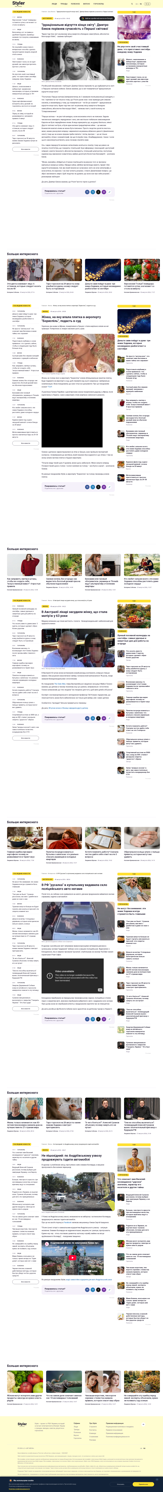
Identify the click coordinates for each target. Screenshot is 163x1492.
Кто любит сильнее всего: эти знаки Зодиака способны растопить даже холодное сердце (25, 410)
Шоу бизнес (51, 11)
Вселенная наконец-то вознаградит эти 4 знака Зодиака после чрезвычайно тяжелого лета (25, 652)
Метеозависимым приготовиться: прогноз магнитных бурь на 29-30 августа (25, 434)
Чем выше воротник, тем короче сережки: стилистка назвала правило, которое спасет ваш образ (24, 1232)
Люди (54, 4)
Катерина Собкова (13, 292)
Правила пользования (114, 1430)
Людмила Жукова (91, 292)
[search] (132, 4)
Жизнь (50, 305)
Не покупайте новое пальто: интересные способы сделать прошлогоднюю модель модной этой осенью (24, 50)
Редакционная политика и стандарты (120, 1427)
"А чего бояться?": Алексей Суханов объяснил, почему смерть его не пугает (25, 960)
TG (93, 192)
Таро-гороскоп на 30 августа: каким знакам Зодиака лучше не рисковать (24, 140)
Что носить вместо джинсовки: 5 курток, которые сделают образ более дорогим (25, 626)
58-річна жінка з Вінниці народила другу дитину (68, 708)
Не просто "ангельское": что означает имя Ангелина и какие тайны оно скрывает (24, 331)
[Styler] (18, 4)
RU (141, 4)
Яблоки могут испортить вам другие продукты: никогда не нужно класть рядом (23, 1206)
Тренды (63, 4)
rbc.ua (147, 4)
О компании (93, 1437)
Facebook (68, 1222)
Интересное (51, 873)
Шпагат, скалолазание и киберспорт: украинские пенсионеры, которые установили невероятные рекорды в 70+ (25, 90)
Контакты (92, 1430)
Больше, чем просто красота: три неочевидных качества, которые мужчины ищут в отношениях (25, 1182)
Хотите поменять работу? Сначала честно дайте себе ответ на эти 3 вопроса (25, 692)
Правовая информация (114, 1433)
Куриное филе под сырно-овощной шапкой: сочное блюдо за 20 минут (25, 422)
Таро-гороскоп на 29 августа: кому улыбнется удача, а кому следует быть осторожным (62, 286)
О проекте (93, 1427)
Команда (92, 1433)
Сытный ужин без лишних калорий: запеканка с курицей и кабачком (25, 357)
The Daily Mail (59, 684)
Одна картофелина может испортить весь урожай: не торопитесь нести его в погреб (24, 103)
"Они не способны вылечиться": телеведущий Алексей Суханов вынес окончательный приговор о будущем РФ (25, 974)
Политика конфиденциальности (118, 1437)
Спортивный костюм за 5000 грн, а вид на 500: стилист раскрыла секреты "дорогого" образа (25, 717)
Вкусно (86, 4)
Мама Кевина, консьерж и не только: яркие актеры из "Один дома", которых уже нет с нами (24, 1258)
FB (87, 192)
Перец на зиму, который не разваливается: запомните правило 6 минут (22, 116)
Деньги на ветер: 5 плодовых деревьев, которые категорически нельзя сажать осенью (25, 921)
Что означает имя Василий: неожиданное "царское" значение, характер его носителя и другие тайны (25, 1156)
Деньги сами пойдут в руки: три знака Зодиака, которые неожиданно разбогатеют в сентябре (103, 286)
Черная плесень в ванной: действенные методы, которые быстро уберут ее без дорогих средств (24, 1272)
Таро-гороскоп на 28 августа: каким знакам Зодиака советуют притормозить (25, 948)
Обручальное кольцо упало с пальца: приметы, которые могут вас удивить (24, 704)
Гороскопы (98, 4)
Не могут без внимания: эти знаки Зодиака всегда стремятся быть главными (25, 884)
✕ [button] (157, 1479)
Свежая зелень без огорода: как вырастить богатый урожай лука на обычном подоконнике (24, 383)
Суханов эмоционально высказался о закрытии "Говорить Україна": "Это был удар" (25, 1000)
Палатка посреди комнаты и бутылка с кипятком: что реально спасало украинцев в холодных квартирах (25, 679)
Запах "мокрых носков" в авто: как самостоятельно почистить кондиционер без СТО (25, 729)
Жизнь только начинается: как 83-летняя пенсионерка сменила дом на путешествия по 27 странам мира (25, 934)
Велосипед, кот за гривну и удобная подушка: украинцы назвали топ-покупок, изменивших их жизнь (25, 35)
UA (137, 4)
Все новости (25, 149)
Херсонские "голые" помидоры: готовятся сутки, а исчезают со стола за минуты (24, 22)
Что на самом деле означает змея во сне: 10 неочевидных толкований (25, 1219)
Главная (44, 11)
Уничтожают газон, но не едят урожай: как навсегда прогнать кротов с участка (24, 64)
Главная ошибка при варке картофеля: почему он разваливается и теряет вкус (23, 665)
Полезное (75, 4)
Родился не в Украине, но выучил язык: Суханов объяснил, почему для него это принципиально (25, 1194)
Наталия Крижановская (131, 292)
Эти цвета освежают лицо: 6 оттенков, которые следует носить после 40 (23, 128)
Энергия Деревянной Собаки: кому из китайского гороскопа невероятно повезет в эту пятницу (25, 987)
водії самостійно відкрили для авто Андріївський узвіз (89, 1280)
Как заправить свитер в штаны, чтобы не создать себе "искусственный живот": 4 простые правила (25, 369)
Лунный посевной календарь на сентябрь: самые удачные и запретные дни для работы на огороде (24, 612)
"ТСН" (50, 387)
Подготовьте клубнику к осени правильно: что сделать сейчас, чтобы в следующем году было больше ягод (24, 344)
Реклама (92, 1440)
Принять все (143, 1484)
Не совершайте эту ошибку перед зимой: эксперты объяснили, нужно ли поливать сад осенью (25, 1246)
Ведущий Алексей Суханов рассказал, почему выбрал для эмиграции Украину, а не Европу (24, 1169)
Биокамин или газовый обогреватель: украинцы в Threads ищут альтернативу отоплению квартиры (25, 396)
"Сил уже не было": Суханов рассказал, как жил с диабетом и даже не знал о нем (25, 896)
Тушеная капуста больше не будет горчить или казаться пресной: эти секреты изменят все (25, 909)
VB (104, 192)
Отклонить (120, 1484)
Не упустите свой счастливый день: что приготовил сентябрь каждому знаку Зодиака (24, 76)
